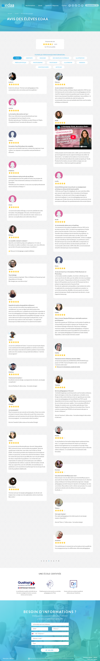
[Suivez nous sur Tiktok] (76, 5)
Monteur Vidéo (43, 67)
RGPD (95, 657)
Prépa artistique (20, 62)
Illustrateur (80, 58)
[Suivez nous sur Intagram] (73, 5)
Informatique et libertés (64, 646)
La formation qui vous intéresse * (41, 624)
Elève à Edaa (58, 90)
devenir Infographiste (36, 446)
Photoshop (53, 62)
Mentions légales (87, 657)
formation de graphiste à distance (24, 305)
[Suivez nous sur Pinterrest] (82, 5)
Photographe (37, 62)
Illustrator (68, 62)
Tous (17, 58)
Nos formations (30, 5)
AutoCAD (59, 67)
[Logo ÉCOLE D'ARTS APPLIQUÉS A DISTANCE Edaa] (8, 4)
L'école (40, 5)
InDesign (82, 62)
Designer (43, 58)
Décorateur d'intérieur (61, 58)
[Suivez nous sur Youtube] (79, 5)
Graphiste (29, 58)
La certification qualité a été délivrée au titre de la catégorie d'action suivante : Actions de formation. (26, 593)
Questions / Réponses (52, 5)
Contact (64, 5)
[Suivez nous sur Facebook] (70, 5)
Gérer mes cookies (92, 659)
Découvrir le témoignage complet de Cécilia (68, 367)
